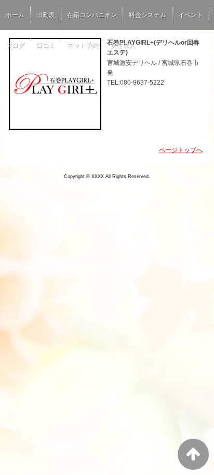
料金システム (147, 15)
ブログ (15, 45)
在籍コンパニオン (92, 15)
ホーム (15, 15)
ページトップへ (181, 150)
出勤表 (45, 15)
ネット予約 (82, 45)
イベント (190, 15)
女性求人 (122, 45)
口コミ (45, 45)
